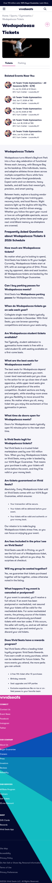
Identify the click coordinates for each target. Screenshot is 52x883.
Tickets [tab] (9, 63)
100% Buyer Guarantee (30, 3)
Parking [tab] (22, 63)
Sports (13, 16)
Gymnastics (25, 16)
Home (5, 16)
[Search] (45, 9)
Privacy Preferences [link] (9, 872)
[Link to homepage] (26, 9)
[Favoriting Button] (47, 24)
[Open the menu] (4, 8)
